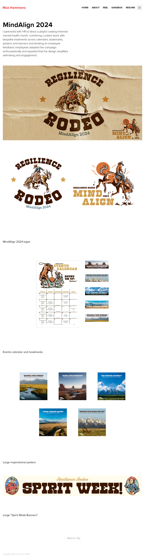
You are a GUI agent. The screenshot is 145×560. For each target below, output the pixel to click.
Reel (105, 7)
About (96, 7)
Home (85, 7)
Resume (130, 7)
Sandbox (116, 7)
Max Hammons (14, 7)
